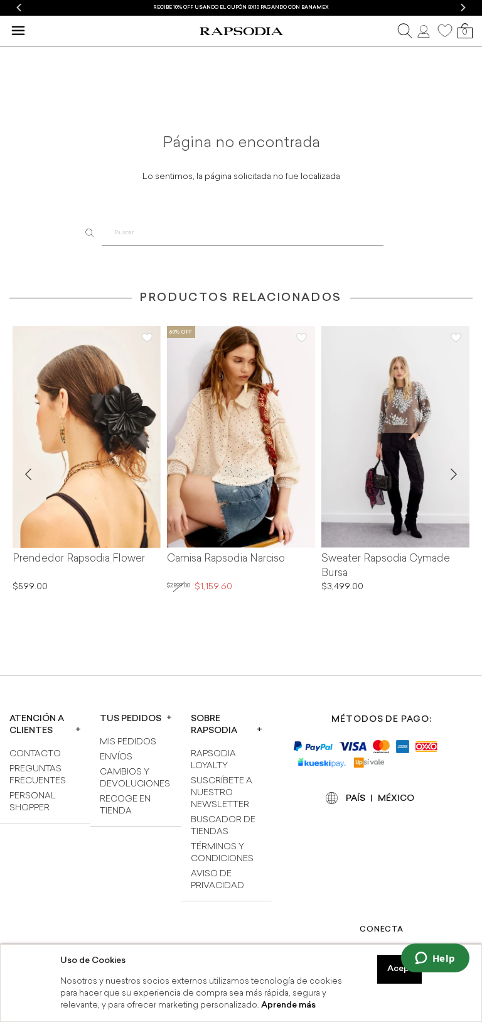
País (355, 799)
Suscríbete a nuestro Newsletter (221, 793)
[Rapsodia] (241, 31)
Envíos (116, 757)
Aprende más (288, 1005)
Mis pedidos (128, 742)
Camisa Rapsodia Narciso (226, 559)
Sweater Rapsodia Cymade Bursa (385, 566)
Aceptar (404, 969)
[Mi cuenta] (424, 30)
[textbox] (243, 233)
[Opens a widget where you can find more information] (434, 959)
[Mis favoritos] (445, 30)
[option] (241, 8)
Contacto (35, 754)
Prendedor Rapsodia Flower (79, 559)
